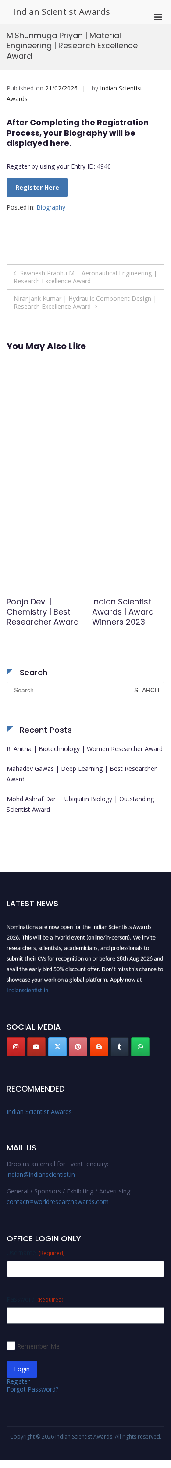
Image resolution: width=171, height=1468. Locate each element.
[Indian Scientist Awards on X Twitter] (57, 1046)
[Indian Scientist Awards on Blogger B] (99, 1046)
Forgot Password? (32, 1389)
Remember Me (38, 1346)
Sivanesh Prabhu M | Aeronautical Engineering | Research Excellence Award (85, 277)
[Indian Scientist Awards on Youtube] (36, 1046)
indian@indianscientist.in (41, 1174)
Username (35, 1252)
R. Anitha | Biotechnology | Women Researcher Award (85, 749)
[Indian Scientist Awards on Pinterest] (78, 1046)
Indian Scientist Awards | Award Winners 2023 (123, 612)
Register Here (37, 187)
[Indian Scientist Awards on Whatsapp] (140, 1046)
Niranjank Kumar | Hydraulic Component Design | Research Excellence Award (85, 302)
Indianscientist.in (27, 989)
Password (35, 1299)
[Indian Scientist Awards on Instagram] (16, 1046)
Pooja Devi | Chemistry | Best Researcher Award (43, 612)
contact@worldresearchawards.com (58, 1201)
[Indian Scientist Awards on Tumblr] (119, 1046)
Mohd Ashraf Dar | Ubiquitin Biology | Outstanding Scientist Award (80, 804)
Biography (50, 207)
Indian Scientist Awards (61, 12)
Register (18, 1381)
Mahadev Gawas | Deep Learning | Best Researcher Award (82, 773)
